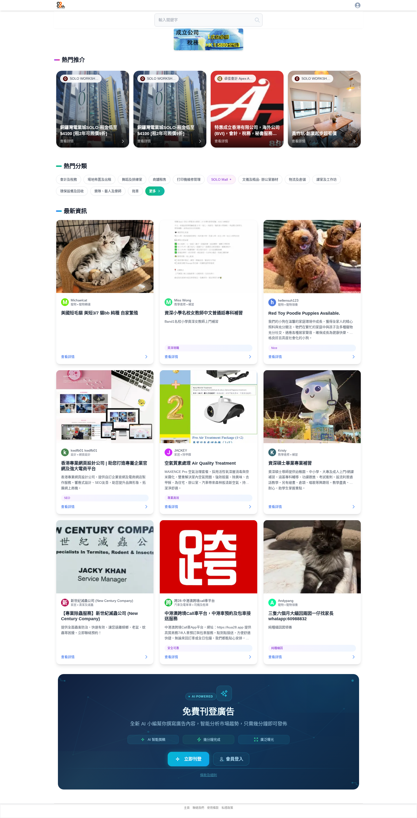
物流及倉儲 (297, 179)
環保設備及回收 (72, 191)
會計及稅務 (68, 179)
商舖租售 (159, 179)
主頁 (187, 808)
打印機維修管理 (189, 179)
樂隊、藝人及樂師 (107, 191)
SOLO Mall (221, 179)
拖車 (135, 191)
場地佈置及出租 (99, 179)
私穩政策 (227, 808)
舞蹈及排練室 (132, 179)
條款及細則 (208, 775)
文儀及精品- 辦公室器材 (260, 179)
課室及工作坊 (326, 179)
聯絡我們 (198, 808)
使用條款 (213, 808)
